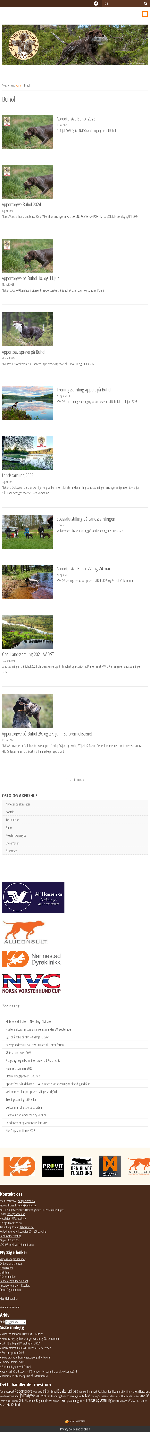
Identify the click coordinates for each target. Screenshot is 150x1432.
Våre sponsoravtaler (10, 1307)
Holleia (135, 1391)
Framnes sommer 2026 (19, 1068)
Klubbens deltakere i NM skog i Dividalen (29, 1021)
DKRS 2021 (83, 1391)
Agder (3, 1391)
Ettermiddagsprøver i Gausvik (23, 1076)
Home (19, 85)
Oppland (15, 1401)
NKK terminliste (8, 1276)
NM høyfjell (96, 1396)
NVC (143, 1396)
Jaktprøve (27, 1395)
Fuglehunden (105, 1391)
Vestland (116, 1401)
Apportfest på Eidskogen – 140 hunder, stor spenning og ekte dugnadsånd (48, 1084)
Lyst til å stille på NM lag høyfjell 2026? (27, 1037)
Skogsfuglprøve (53, 1401)
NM (87, 1396)
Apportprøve (23, 1391)
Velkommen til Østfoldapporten (24, 1107)
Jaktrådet (41, 1395)
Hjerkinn (126, 1391)
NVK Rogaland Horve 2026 (20, 1130)
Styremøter (12, 843)
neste (80, 779)
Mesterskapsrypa (16, 835)
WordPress (77, 1421)
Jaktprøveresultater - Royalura (15, 1285)
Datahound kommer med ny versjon (26, 1115)
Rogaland (41, 1400)
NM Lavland (107, 1396)
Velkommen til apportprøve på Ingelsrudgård (31, 1091)
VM (131, 1400)
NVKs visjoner (6, 1268)
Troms (82, 1401)
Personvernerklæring (10, 1236)
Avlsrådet (44, 1391)
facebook (96, 3)
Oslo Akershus (27, 1400)
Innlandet (14, 1396)
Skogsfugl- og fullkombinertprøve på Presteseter (34, 1060)
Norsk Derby (136, 1396)
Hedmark (117, 1391)
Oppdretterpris (5, 1401)
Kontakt (10, 812)
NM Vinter (116, 1396)
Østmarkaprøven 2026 (18, 1052)
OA (147, 1395)
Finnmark (92, 1391)
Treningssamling (69, 1400)
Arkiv (2, 1322)
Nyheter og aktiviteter (18, 804)
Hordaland (144, 1391)
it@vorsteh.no (19, 1218)
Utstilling (4, 1272)
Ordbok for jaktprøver (11, 1263)
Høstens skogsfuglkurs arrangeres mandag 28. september (39, 1029)
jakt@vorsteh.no (13, 1223)
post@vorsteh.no (26, 1201)
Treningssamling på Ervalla (21, 1099)
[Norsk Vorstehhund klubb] (75, 46)
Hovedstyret (4, 1396)
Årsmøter (11, 851)
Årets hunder (140, 1400)
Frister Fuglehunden (10, 1290)
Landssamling (53, 1396)
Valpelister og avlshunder (12, 1259)
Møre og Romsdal (77, 1396)
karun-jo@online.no (25, 1205)
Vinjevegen (124, 1401)
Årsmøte (5, 1404)
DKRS (75, 1391)
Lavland (65, 1396)
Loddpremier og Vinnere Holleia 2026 (27, 1122)
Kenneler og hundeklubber (14, 1281)
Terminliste (12, 819)
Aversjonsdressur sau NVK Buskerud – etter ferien (35, 1045)
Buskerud (64, 1391)
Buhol (9, 827)
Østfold (15, 1404)
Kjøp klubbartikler (9, 1298)
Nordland (126, 1396)
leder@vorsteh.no (16, 1214)
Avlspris (36, 1391)
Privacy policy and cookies (75, 1429)
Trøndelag (92, 1400)
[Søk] (145, 3)
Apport (10, 1391)
